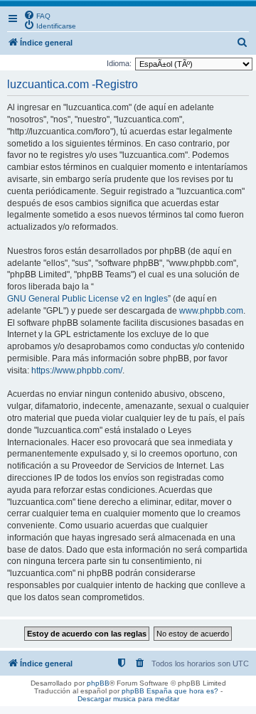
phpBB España (147, 691)
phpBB (98, 683)
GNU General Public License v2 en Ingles (87, 299)
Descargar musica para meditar (128, 699)
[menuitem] (36, 15)
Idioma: (119, 63)
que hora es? (196, 691)
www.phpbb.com (211, 311)
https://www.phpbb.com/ (76, 370)
